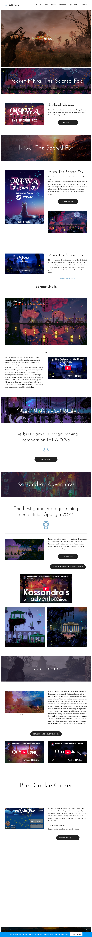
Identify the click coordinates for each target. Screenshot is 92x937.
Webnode (84, 930)
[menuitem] (39, 5)
